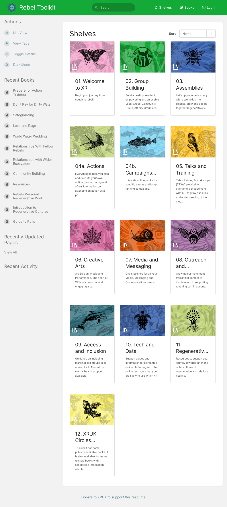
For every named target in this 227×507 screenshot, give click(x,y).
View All (10, 252)
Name (186, 33)
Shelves (165, 7)
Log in (211, 7)
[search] (113, 7)
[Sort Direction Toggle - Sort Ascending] (210, 33)
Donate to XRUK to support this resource (113, 497)
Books (189, 7)
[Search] (96, 7)
